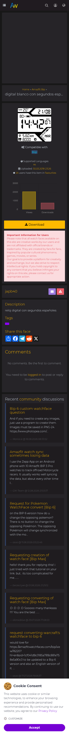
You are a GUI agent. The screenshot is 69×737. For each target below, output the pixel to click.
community (30, 399)
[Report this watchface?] (60, 291)
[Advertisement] (34, 48)
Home (25, 89)
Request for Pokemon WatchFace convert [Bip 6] (33, 505)
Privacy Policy (48, 711)
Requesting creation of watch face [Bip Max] (29, 557)
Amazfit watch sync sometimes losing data (29, 454)
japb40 (11, 291)
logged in (34, 374)
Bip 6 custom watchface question (31, 411)
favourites (50, 172)
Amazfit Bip (38, 89)
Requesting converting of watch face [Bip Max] (31, 600)
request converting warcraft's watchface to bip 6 (35, 635)
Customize (15, 718)
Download (36, 224)
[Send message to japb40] (52, 291)
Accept (34, 727)
